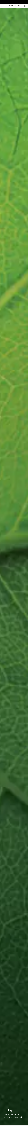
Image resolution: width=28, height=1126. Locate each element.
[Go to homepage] (14, 5)
